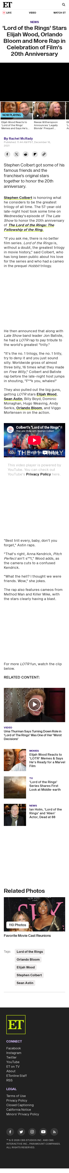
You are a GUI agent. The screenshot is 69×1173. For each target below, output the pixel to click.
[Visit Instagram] (32, 1132)
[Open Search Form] (63, 5)
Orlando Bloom (29, 408)
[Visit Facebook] (10, 1132)
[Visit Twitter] (21, 1132)
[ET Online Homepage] (8, 5)
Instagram (13, 1053)
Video (32, 13)
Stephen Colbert (18, 197)
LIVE (9, 13)
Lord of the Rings (30, 952)
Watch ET (59, 13)
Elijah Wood (47, 394)
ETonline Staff (16, 1076)
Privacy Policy (38, 474)
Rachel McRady (21, 138)
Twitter (11, 1057)
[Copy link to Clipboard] (44, 155)
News (34, 22)
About (11, 1071)
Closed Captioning (20, 1105)
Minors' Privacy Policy (22, 1114)
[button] (34, 704)
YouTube (12, 1062)
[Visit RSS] (54, 1132)
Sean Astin (13, 399)
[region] (34, 82)
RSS (9, 1080)
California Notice (18, 1109)
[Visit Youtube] (43, 1132)
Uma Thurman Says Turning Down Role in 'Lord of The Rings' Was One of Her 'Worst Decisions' (33, 735)
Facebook (13, 1048)
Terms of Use (16, 1096)
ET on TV (13, 1066)
